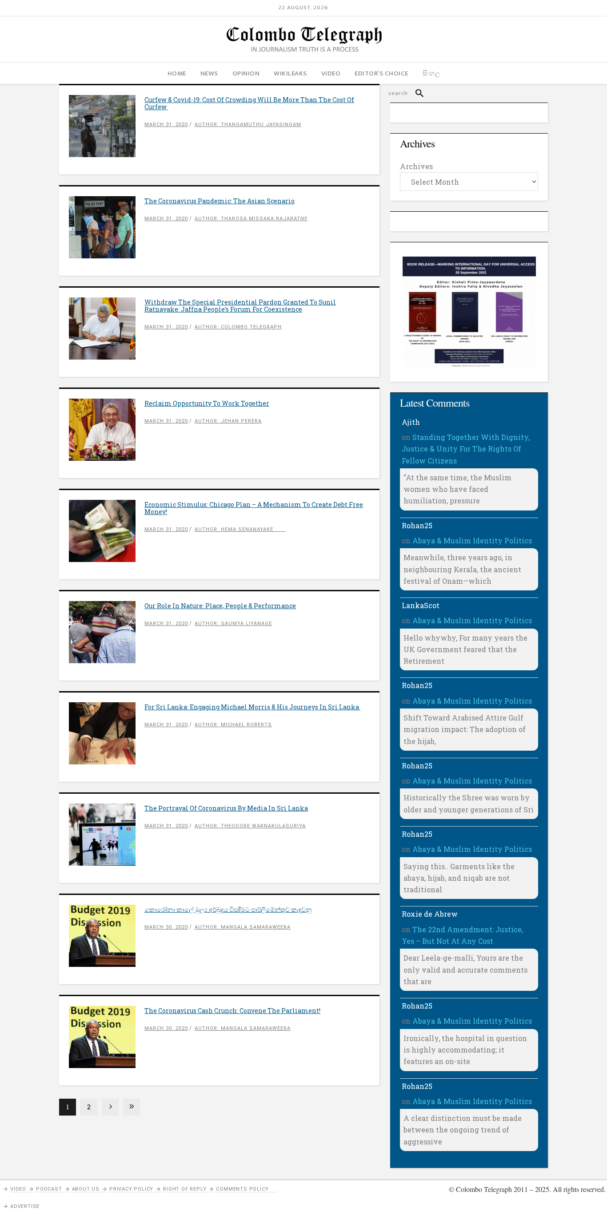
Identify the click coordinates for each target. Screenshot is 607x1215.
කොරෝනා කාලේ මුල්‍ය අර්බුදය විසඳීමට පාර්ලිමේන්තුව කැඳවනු (227, 909)
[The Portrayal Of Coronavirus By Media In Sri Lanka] (106, 834)
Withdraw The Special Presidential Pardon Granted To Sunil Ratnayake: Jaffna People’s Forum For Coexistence (240, 305)
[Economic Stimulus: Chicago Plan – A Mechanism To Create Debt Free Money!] (106, 531)
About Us (86, 1189)
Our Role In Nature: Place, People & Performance (220, 606)
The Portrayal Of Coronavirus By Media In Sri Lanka (226, 808)
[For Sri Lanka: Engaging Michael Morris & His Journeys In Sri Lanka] (106, 733)
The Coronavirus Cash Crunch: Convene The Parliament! (232, 1010)
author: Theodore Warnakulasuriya (250, 826)
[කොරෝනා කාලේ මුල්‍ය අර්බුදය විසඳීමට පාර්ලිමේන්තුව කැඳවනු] (106, 936)
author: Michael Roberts (233, 725)
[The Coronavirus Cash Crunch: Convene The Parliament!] (106, 1037)
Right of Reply (184, 1189)
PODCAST (49, 1189)
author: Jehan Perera (228, 421)
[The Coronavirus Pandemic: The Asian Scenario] (106, 227)
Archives (416, 166)
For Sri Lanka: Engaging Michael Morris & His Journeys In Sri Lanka (252, 707)
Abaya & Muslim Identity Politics (472, 540)
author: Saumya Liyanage (233, 623)
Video (18, 1189)
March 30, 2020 (166, 927)
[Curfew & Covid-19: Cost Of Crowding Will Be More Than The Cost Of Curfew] (106, 126)
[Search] (415, 93)
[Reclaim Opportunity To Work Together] (106, 430)
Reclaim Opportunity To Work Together (206, 403)
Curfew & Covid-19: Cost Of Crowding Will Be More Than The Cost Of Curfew (249, 103)
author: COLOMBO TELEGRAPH (238, 327)
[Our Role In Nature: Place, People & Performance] (106, 632)
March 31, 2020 (166, 124)
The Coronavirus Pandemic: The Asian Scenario (219, 201)
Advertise (25, 1206)
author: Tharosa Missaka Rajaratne (251, 219)
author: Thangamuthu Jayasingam (248, 124)
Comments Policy (242, 1189)
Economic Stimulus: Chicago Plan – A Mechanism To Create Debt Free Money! (253, 508)
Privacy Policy (131, 1189)
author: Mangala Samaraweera (243, 927)
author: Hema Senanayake (240, 529)
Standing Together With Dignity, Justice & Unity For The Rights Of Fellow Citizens (466, 448)
